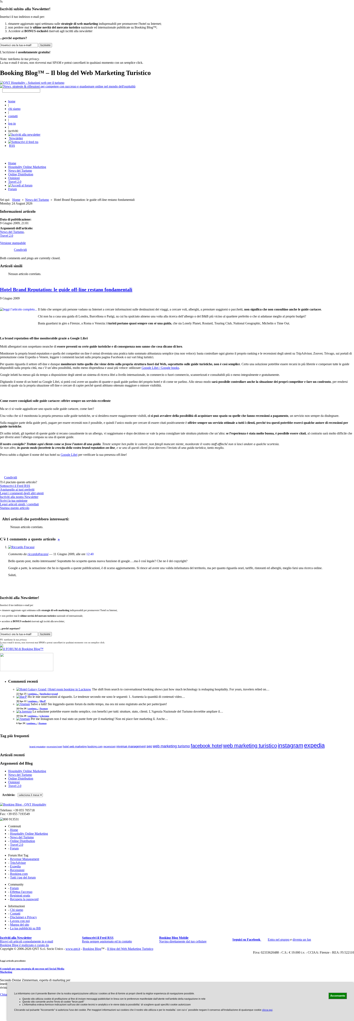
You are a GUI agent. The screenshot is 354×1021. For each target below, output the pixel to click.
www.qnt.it (73, 949)
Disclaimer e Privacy (23, 917)
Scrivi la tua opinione (13, 500)
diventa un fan (302, 939)
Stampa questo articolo (14, 508)
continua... (33, 693)
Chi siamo (16, 910)
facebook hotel (206, 745)
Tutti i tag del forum (23, 877)
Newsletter (16, 138)
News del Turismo (20, 170)
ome (12, 163)
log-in (12, 123)
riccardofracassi (37, 554)
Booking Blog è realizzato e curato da (24, 945)
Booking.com (19, 873)
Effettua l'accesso (21, 892)
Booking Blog (92, 949)
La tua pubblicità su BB (25, 928)
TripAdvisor (18, 862)
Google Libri (69, 454)
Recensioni (17, 870)
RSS (12, 145)
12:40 (90, 554)
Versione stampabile (13, 243)
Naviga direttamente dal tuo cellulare (182, 939)
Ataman (44, 708)
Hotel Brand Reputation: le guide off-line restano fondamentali (66, 289)
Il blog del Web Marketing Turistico (130, 949)
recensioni (109, 746)
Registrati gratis (20, 895)
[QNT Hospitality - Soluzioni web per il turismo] (32, 82)
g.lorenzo (44, 716)
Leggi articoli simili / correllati (19, 504)
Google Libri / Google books (160, 368)
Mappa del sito (19, 924)
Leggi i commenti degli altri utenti (22, 493)
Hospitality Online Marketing (27, 167)
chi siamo (14, 108)
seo (149, 746)
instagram (290, 745)
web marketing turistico (250, 745)
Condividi (20, 249)
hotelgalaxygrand (49, 693)
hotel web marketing (75, 746)
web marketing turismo (171, 746)
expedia (314, 745)
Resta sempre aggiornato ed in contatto (107, 939)
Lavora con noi (20, 921)
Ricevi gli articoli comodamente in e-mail (26, 939)
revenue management (131, 746)
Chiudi (4, 994)
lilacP (43, 701)
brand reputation (38, 746)
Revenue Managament (24, 859)
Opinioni (14, 178)
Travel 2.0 (14, 181)
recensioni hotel (54, 746)
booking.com (95, 746)
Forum (12, 189)
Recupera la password (24, 899)
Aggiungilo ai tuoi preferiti (17, 489)
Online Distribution (20, 174)
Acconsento (337, 995)
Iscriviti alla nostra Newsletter (19, 497)
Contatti (15, 913)
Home (16, 199)
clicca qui (267, 1009)
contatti (13, 116)
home (11, 101)
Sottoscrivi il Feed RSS (15, 486)
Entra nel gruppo (278, 939)
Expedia (15, 866)
